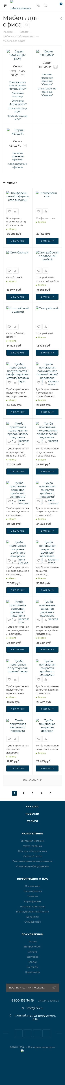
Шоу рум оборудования (32, 850)
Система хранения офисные (18, 156)
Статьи (33, 961)
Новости (33, 813)
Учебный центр (32, 856)
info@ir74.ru (35, 1008)
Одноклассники (46, 1033)
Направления (32, 833)
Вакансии (32, 916)
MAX (37, 1033)
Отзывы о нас (32, 921)
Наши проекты (32, 891)
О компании (32, 886)
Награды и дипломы (32, 906)
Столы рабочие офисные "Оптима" (47, 92)
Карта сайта (32, 972)
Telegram (28, 1033)
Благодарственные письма (32, 911)
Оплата (32, 951)
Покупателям (33, 934)
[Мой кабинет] (52, 5)
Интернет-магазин (32, 840)
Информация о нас (32, 878)
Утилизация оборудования (32, 866)
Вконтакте (19, 1033)
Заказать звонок (48, 1001)
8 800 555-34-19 (22, 1000)
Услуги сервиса (32, 845)
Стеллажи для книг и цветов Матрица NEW (18, 85)
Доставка (32, 956)
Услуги (32, 821)
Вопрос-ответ (32, 946)
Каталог (32, 806)
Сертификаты (32, 901)
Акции (33, 941)
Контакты (32, 966)
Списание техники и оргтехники (33, 861)
